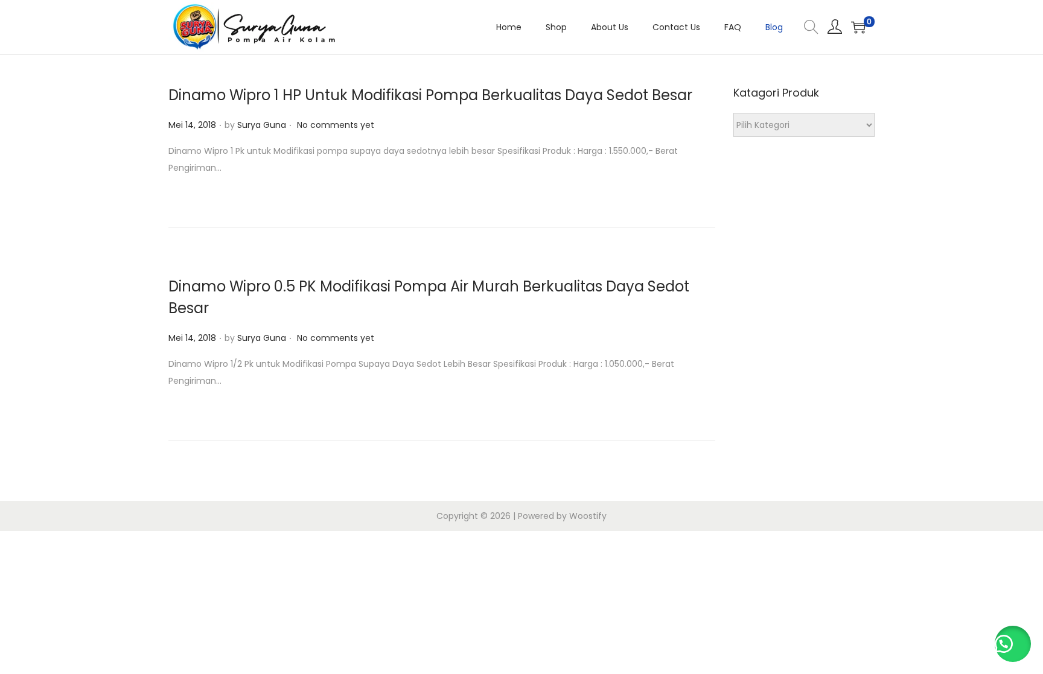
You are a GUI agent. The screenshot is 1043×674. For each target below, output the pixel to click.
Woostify (588, 516)
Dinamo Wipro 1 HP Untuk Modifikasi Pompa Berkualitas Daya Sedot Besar (430, 95)
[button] (1013, 644)
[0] (858, 27)
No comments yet (335, 125)
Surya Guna (261, 125)
